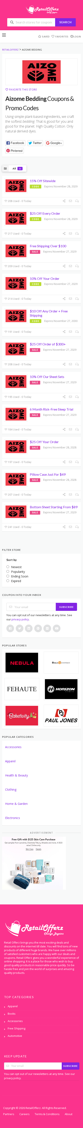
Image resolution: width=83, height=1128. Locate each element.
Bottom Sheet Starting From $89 (53, 507)
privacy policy (20, 619)
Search (65, 22)
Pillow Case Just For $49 (48, 474)
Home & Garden (16, 804)
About (68, 1114)
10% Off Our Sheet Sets (47, 377)
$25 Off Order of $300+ (48, 344)
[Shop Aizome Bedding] (41, 71)
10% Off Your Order (44, 278)
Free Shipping (16, 1028)
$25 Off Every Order (45, 213)
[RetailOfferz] (41, 9)
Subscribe (66, 607)
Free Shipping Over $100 (48, 246)
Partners (8, 1114)
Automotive (15, 1036)
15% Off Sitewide (43, 181)
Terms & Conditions (47, 1114)
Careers (24, 1114)
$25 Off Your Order (44, 442)
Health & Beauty (16, 775)
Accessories (13, 747)
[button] (15, 143)
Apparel (10, 761)
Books (11, 1013)
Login (77, 36)
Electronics (12, 818)
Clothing (10, 789)
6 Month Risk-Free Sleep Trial (51, 409)
